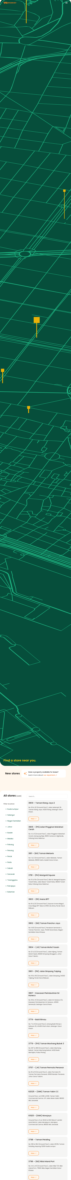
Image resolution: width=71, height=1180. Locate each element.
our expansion (49, 775)
